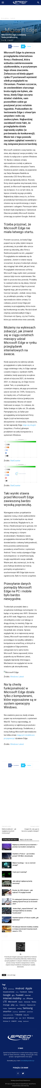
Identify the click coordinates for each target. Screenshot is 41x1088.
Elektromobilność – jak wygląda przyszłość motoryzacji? (9, 831)
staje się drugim (29, 425)
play (12, 1005)
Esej (8, 31)
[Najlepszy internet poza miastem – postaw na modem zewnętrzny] (6, 847)
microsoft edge (11, 975)
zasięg (20, 1021)
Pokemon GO (31, 1005)
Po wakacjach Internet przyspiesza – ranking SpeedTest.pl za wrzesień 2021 (25, 901)
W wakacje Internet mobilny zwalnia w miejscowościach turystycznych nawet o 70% (25, 929)
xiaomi (13, 1021)
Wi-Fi (24, 1018)
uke (17, 1018)
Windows (18, 31)
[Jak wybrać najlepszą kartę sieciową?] (6, 883)
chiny (17, 992)
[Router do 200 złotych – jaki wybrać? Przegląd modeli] (6, 892)
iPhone (30, 998)
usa (20, 1018)
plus (17, 1005)
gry (13, 995)
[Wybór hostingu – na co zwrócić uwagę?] (6, 865)
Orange (6, 1005)
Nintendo (27, 1002)
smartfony (15, 1011)
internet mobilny (12, 998)
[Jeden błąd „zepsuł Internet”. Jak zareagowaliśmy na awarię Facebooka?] (6, 910)
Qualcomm (12, 1008)
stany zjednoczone (8, 1015)
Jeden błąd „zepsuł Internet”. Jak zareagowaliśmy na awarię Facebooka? (24, 911)
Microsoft (12, 31)
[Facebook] (18, 1073)
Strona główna (5, 18)
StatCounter (15, 460)
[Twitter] (23, 1073)
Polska (5, 1008)
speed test (30, 1011)
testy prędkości (8, 1018)
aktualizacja (11, 989)
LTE (5, 1002)
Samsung (28, 1008)
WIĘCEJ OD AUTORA (26, 839)
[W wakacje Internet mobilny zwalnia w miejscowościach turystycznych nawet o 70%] (6, 929)
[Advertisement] (20, 11)
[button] (38, 2)
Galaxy (30, 992)
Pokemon (23, 1005)
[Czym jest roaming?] (6, 874)
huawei (19, 995)
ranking (19, 1008)
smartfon (7, 1011)
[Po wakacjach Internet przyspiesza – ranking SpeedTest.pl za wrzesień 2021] (6, 901)
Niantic (20, 1002)
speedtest (22, 1012)
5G (5, 988)
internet (28, 995)
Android (12, 18)
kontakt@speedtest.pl (27, 1060)
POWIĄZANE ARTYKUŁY (10, 839)
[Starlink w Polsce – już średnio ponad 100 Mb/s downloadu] (6, 856)
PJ (5, 40)
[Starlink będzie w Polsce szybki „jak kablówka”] (6, 920)
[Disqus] (20, 797)
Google (6, 995)
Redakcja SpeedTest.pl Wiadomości (20, 1080)
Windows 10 (6, 1021)
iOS (24, 999)
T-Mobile (18, 1015)
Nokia (34, 1002)
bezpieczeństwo (8, 992)
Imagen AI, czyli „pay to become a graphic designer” (30, 830)
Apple (28, 988)
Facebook (23, 992)
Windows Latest (17, 676)
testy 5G (26, 1015)
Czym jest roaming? (19, 872)
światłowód (26, 1021)
